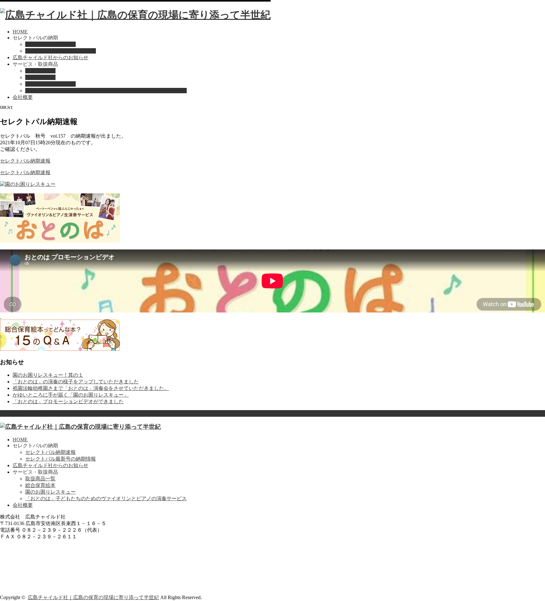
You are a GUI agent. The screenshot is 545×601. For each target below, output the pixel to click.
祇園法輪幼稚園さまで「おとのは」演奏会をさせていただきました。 (91, 388)
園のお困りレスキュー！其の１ (48, 375)
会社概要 (23, 97)
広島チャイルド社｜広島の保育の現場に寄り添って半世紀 (93, 597)
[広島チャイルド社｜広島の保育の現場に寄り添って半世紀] (135, 14)
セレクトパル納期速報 (50, 44)
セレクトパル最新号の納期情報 (60, 51)
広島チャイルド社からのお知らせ (50, 57)
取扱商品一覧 (40, 70)
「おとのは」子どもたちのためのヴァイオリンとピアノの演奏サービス (106, 90)
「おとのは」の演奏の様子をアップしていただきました (76, 381)
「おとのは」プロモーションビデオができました (68, 401)
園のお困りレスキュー (50, 84)
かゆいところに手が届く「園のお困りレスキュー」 (71, 395)
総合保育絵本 (40, 77)
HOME (20, 31)
